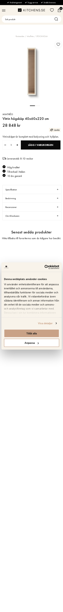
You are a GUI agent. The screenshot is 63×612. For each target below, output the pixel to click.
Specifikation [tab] (11, 189)
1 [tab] (32, 105)
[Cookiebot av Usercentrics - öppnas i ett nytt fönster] (45, 267)
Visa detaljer (45, 323)
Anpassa (30, 342)
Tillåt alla (31, 333)
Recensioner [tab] (11, 207)
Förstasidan (20, 36)
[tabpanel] (31, 71)
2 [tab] (37, 105)
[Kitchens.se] (31, 10)
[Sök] (57, 19)
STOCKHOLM (42, 36)
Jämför (57, 129)
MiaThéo (30, 36)
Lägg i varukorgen (40, 145)
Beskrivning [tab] (10, 198)
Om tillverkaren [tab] (12, 215)
